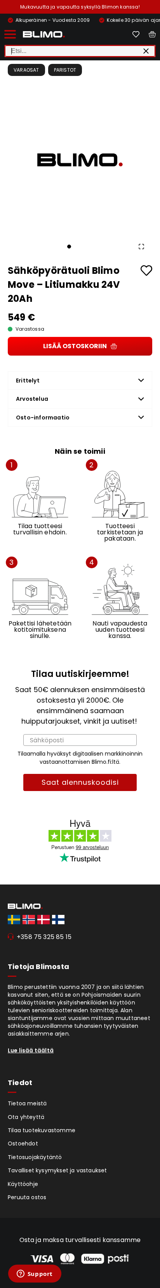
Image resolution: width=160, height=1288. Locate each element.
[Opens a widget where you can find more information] (34, 1274)
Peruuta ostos (27, 1197)
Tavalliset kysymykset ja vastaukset (57, 1170)
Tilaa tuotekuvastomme (41, 1130)
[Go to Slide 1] (69, 246)
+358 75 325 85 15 (44, 936)
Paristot (65, 70)
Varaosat (26, 70)
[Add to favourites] (146, 270)
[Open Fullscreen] (141, 246)
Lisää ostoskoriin (75, 346)
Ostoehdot (23, 1143)
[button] (80, 160)
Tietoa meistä (27, 1103)
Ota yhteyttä (26, 1117)
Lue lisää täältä (31, 1050)
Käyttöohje (23, 1184)
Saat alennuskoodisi (80, 782)
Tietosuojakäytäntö (35, 1157)
